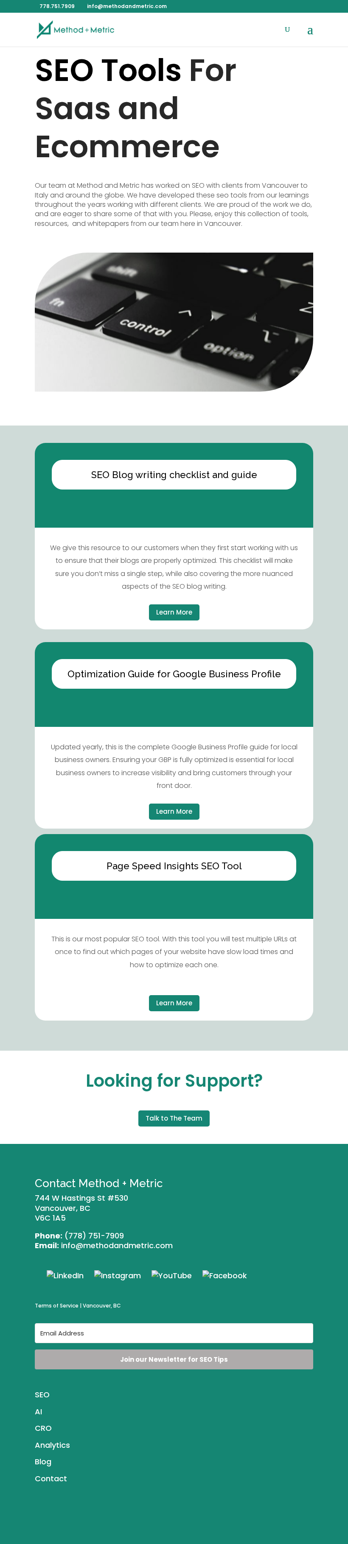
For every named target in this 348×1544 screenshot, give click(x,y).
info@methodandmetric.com (117, 1245)
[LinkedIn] (65, 1274)
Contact (51, 1478)
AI (38, 1411)
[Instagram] (117, 1274)
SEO (42, 1394)
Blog (43, 1461)
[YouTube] (171, 1274)
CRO (43, 1428)
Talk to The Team (174, 1118)
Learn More (174, 612)
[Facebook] (224, 1274)
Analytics (52, 1445)
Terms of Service (57, 1305)
